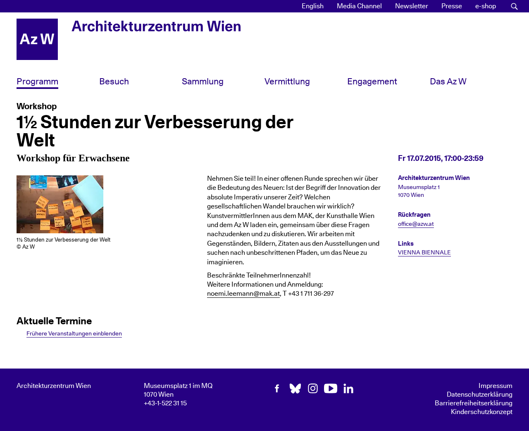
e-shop (485, 6)
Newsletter (411, 6)
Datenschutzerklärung (479, 394)
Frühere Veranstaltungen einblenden (74, 333)
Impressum (495, 386)
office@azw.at (416, 224)
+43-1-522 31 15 (165, 403)
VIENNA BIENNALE (424, 253)
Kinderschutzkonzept (481, 412)
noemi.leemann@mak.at (243, 293)
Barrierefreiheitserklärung (473, 403)
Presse (451, 6)
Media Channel (359, 6)
